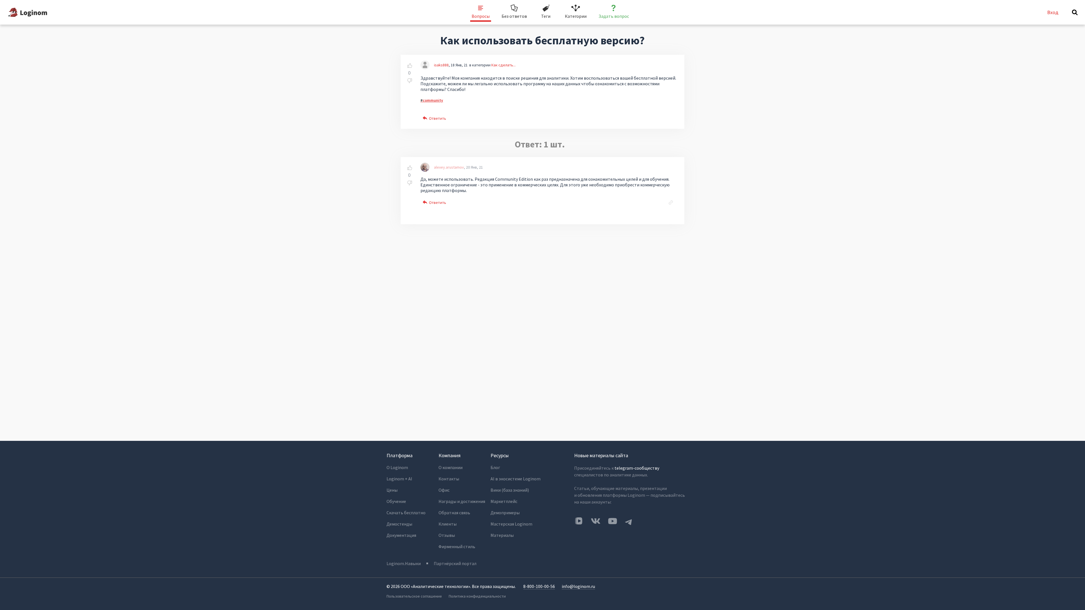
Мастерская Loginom (511, 524)
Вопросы (481, 16)
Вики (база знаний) (510, 490)
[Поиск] (1075, 12)
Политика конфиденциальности (477, 596)
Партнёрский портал (455, 563)
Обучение (396, 501)
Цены (392, 490)
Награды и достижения (462, 501)
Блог (495, 467)
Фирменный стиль (457, 546)
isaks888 (441, 64)
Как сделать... (503, 64)
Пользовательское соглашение (414, 596)
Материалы (502, 535)
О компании (451, 467)
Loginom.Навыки (404, 563)
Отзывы (447, 535)
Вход (1052, 12)
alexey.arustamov (449, 167)
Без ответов (514, 16)
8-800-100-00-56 (539, 586)
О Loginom (397, 467)
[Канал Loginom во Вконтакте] (578, 521)
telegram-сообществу (637, 468)
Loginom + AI (399, 479)
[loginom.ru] (28, 12)
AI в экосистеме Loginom (516, 479)
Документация (401, 535)
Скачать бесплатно (406, 512)
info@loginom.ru (578, 586)
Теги (545, 16)
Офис (444, 490)
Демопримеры (505, 512)
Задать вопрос (613, 16)
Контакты (449, 479)
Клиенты (448, 524)
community (433, 100)
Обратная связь (454, 512)
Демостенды (399, 524)
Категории (576, 16)
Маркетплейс (504, 501)
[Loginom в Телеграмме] (628, 521)
